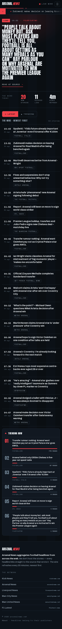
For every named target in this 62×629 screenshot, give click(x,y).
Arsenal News (31, 584)
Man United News (31, 602)
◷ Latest (10, 114)
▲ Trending (27, 114)
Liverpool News (31, 590)
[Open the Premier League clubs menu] (57, 4)
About (5, 620)
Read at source (12, 84)
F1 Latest (31, 608)
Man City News (31, 596)
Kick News (31, 578)
